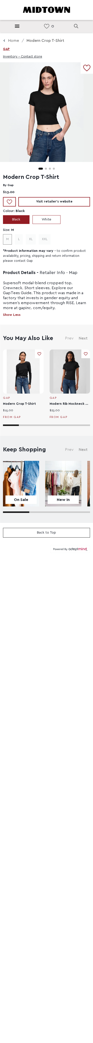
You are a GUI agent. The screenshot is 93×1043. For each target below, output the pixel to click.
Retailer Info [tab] (52, 273)
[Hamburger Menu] (17, 26)
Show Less (12, 315)
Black (16, 219)
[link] (46, 26)
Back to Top (46, 532)
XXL (44, 239)
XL (30, 239)
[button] (40, 169)
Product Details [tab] (19, 273)
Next (83, 338)
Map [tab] (73, 273)
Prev (69, 338)
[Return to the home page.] (46, 9)
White (46, 219)
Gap (6, 49)
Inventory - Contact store (22, 56)
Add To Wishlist (9, 202)
